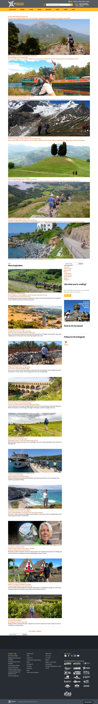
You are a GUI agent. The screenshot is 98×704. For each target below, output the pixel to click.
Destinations (12, 9)
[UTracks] (16, 4)
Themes (65, 9)
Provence (10, 403)
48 (37, 631)
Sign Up (66, 295)
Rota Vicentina (17, 331)
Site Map (29, 666)
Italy (38, 295)
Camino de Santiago (18, 439)
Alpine (57, 9)
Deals (83, 1)
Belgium (15, 295)
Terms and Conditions (33, 672)
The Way (32, 548)
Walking (22, 9)
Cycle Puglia (15, 367)
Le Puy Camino (25, 548)
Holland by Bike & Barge (14, 670)
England (24, 295)
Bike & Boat (48, 9)
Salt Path (23, 511)
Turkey (45, 295)
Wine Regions (17, 620)
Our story (48, 656)
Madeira (10, 584)
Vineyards (11, 620)
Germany (33, 295)
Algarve (24, 331)
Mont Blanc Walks (13, 656)
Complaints (30, 664)
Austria (10, 295)
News (65, 272)
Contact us (30, 658)
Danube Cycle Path (13, 668)
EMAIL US (82, 6)
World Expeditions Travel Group (74, 661)
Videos (66, 278)
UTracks (66, 345)
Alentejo (29, 331)
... (35, 631)
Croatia (20, 295)
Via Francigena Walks (13, 665)
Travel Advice (67, 273)
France (29, 295)
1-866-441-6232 (84, 5)
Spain (41, 295)
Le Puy (19, 548)
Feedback (29, 668)
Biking (28, 367)
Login (71, 1)
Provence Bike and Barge (24, 403)
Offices (47, 660)
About (73, 9)
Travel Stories (67, 275)
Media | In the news (50, 662)
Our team (48, 658)
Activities (66, 267)
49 (38, 631)
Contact (87, 1)
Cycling (31, 9)
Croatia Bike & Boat (18, 475)
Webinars (75, 1)
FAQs (28, 656)
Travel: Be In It (68, 276)
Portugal (10, 331)
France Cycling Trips (13, 676)
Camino (39, 9)
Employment (48, 664)
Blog (80, 1)
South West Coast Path (14, 511)
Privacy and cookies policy (34, 660)
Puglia (9, 367)
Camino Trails (67, 268)
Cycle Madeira (21, 584)
